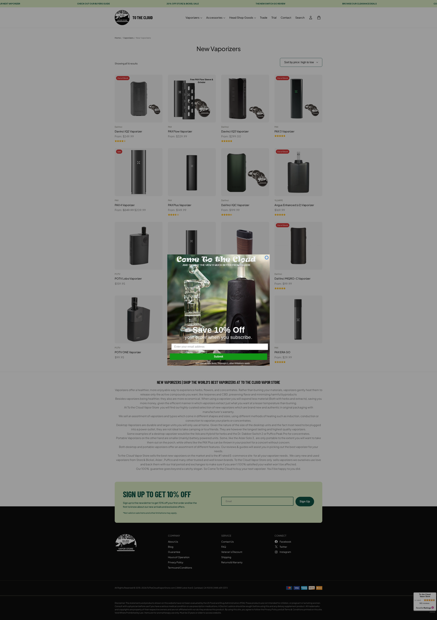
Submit (218, 356)
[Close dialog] (266, 257)
